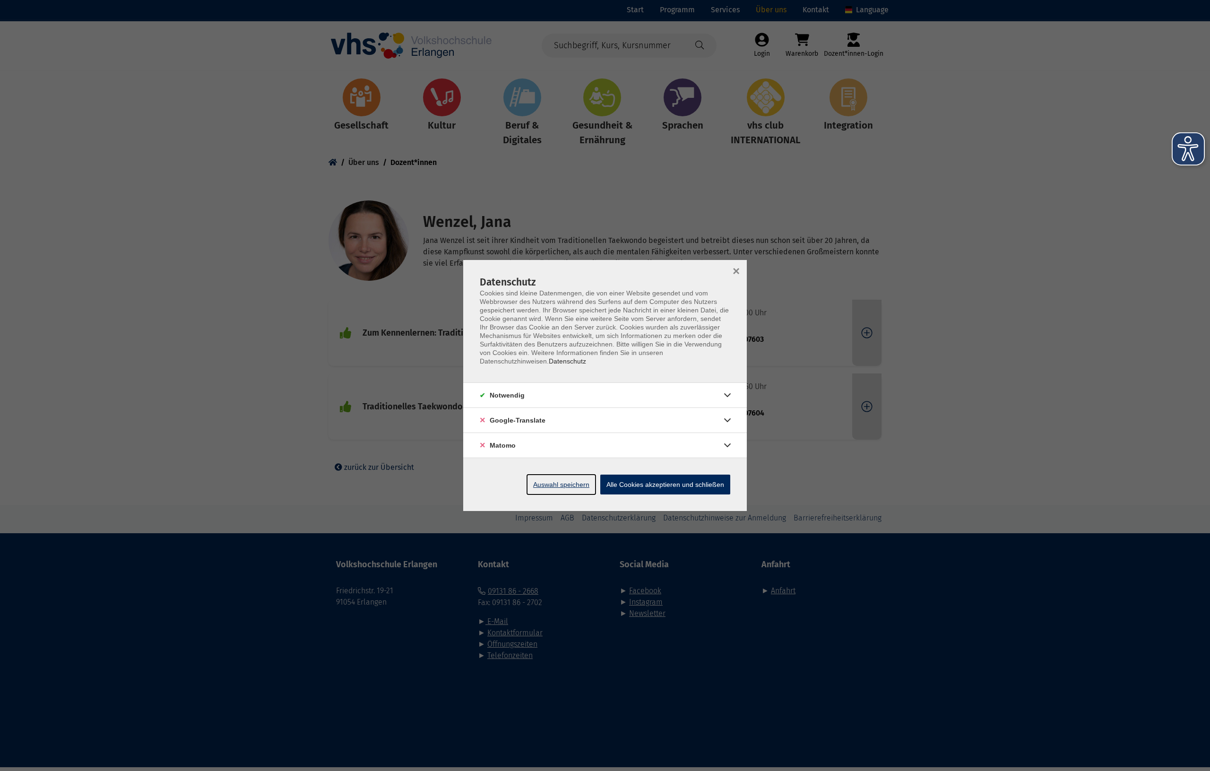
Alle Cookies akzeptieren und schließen (665, 484)
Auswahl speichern (561, 484)
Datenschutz (567, 361)
